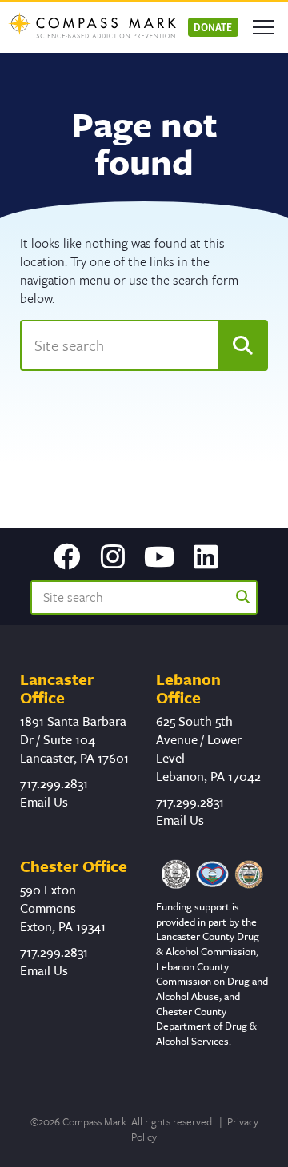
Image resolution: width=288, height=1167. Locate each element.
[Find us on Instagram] (113, 558)
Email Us (44, 801)
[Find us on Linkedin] (206, 558)
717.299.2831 (54, 783)
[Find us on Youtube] (159, 558)
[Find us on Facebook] (67, 558)
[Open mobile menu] (263, 27)
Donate (213, 26)
